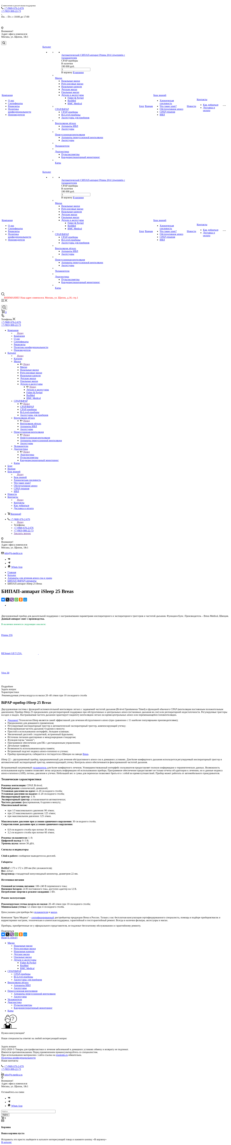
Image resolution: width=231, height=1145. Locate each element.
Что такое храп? (168, 106)
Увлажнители (62, 146)
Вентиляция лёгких (65, 123)
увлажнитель (40, 767)
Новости (191, 106)
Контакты (202, 99)
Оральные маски (70, 92)
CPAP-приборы (69, 112)
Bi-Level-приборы (70, 114)
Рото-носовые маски (72, 83)
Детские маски (69, 89)
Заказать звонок (22, 533)
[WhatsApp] (16, 599)
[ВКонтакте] (3, 599)
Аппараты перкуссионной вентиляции (82, 137)
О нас (11, 100)
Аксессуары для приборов (75, 117)
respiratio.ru (62, 1055)
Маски (58, 78)
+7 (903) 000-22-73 (11, 11)
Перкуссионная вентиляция (70, 134)
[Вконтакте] (9, 559)
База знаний (159, 95)
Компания (7, 95)
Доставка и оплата (209, 109)
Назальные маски (70, 81)
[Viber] (12, 599)
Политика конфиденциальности (19, 110)
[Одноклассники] (21, 599)
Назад (20, 333)
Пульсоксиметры (70, 154)
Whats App (16, 567)
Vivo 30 (5, 672)
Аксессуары (67, 129)
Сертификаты (15, 103)
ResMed (72, 100)
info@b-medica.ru (13, 553)
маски (54, 912)
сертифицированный (42, 917)
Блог (141, 106)
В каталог (6, 1142)
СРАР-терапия (167, 111)
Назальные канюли (71, 86)
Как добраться (210, 104)
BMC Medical (75, 103)
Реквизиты (14, 106)
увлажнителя (41, 912)
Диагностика (62, 151)
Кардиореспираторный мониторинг (80, 157)
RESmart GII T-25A (11, 653)
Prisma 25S (7, 635)
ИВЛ (162, 114)
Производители (16, 114)
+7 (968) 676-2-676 (14, 8)
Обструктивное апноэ (171, 109)
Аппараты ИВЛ (69, 126)
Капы (58, 163)
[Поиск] (3, 43)
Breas (85, 754)
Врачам (149, 106)
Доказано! (13, 720)
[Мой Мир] (25, 599)
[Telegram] (9, 563)
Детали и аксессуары (72, 95)
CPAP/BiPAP (62, 109)
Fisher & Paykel (76, 98)
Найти (5, 1115)
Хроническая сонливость (167, 102)
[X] (7, 599)
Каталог (46, 47)
